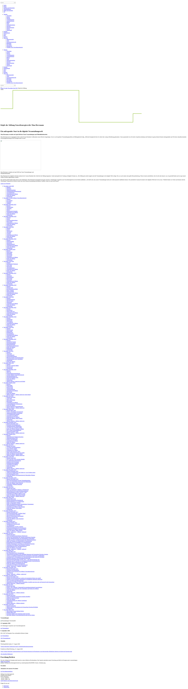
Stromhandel (9, 360)
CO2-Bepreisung (10, 525)
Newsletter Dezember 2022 (10, 307)
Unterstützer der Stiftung (12, 194)
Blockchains (9, 401)
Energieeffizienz (10, 334)
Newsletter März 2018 (9, 497)
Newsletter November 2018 (10, 477)
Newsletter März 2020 (9, 409)
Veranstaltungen (7, 9)
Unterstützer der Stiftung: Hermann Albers (16, 529)
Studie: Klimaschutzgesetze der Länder (15, 452)
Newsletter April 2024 (9, 261)
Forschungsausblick (11, 343)
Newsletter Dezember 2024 (10, 238)
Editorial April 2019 (11, 458)
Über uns (6, 38)
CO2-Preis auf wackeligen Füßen (14, 427)
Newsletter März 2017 (9, 550)
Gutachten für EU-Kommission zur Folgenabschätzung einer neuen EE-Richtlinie (25, 557)
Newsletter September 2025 (10, 216)
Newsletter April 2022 (9, 327)
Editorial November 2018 (12, 479)
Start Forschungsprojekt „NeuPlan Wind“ (16, 513)
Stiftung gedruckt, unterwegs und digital (15, 381)
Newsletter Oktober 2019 (9, 434)
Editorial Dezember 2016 (12, 568)
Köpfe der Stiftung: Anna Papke (13, 547)
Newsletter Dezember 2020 (10, 369)
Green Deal (9, 265)
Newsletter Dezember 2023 (10, 273)
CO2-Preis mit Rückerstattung (13, 447)
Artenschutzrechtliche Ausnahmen (14, 413)
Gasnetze (8, 233)
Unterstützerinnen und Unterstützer (14, 359)
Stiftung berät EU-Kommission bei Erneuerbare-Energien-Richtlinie (22, 607)
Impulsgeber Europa (11, 341)
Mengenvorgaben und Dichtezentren (14, 357)
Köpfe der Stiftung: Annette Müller (14, 454)
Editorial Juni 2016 (10, 595)
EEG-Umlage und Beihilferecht (13, 430)
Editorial (8, 187)
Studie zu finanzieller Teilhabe (13, 502)
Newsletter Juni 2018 (8, 487)
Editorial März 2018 (11, 499)
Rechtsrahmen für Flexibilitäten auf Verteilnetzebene (18, 542)
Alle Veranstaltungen (5, 638)
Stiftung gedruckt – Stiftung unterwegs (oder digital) (18, 394)
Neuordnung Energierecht (12, 345)
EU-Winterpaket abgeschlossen (13, 460)
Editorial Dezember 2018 (12, 471)
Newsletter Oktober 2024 (9, 249)
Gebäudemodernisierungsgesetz (13, 191)
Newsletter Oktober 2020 (9, 382)
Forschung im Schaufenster (12, 570)
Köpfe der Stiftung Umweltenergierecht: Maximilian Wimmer (20, 475)
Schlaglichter (9, 196)
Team (7, 40)
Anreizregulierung (10, 389)
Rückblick (8, 202)
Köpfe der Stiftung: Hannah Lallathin (15, 429)
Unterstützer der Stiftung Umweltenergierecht (17, 565)
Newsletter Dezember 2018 (10, 469)
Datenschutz (6, 687)
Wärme (8, 28)
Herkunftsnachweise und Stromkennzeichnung (17, 491)
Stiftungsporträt (10, 39)
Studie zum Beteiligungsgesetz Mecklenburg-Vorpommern (20, 504)
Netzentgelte (9, 254)
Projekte (5, 31)
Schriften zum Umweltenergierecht (14, 47)
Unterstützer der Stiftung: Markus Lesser (15, 493)
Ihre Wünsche (9, 572)
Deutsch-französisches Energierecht (14, 500)
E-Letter (6, 88)
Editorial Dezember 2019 (12, 423)
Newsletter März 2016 (9, 609)
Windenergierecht (10, 244)
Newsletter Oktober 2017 (9, 521)
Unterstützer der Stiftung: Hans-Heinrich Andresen (18, 545)
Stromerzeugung (10, 27)
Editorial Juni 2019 (10, 446)
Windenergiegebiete (11, 190)
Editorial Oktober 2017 (11, 522)
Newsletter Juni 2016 (8, 594)
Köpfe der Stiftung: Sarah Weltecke (14, 483)
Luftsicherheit (9, 386)
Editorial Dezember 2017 (12, 512)
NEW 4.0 (8, 372)
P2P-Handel (9, 392)
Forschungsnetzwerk (11, 42)
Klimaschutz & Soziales (12, 211)
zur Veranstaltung (5, 628)
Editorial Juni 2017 (10, 534)
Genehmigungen (10, 19)
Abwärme (8, 232)
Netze (7, 23)
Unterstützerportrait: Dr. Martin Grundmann (16, 600)
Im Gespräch (9, 200)
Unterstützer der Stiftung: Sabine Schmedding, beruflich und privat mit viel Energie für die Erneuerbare (30, 582)
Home (2, 88)
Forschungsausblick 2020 (12, 431)
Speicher (8, 26)
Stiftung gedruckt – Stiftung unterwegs (15, 407)
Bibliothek (8, 43)
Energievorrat (9, 367)
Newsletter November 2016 (10, 575)
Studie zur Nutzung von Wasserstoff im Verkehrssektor (19, 541)
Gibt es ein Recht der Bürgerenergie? (15, 580)
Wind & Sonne (9, 301)
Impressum (6, 685)
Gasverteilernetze (10, 192)
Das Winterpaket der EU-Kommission (15, 553)
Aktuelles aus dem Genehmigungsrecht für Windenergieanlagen (21, 539)
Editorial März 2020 (11, 410)
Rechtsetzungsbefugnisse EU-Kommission (16, 528)
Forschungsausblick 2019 (12, 473)
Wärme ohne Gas (10, 311)
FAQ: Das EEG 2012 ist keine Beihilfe (15, 459)
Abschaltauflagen (10, 268)
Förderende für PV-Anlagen (12, 417)
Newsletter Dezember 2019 (10, 422)
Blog (5, 35)
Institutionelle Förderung (12, 264)
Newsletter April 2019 (9, 456)
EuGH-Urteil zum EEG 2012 (13, 451)
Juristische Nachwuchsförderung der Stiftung (16, 562)
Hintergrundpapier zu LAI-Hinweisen (15, 501)
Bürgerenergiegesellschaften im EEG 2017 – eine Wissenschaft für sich (22, 559)
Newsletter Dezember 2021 (10, 339)
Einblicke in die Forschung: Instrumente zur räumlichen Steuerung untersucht (24, 579)
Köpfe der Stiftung (10, 195)
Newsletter (8, 44)
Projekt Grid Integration (11, 439)
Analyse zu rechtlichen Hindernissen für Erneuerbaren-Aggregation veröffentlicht (25, 555)
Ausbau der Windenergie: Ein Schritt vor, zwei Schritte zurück (20, 472)
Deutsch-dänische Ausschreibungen (14, 406)
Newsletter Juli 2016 (8, 584)
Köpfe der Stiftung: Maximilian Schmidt (15, 495)
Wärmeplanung (10, 277)
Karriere (5, 36)
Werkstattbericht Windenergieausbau (14, 436)
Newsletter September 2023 (10, 285)
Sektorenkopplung (10, 25)
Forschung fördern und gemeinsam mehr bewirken (18, 613)
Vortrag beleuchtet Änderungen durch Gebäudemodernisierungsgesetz (17, 646)
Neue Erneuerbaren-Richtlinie (13, 514)
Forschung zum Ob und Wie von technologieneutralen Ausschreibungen (23, 561)
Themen (5, 14)
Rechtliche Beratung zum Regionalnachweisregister (18, 558)
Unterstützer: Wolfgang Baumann (14, 484)
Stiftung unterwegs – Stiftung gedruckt (15, 583)
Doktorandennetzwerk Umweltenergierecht (16, 546)
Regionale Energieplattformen (13, 425)
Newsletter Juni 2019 (8, 444)
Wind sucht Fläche (10, 400)
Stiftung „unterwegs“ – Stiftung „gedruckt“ (16, 532)
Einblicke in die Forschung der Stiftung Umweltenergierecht (20, 571)
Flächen (8, 18)
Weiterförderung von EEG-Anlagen (14, 526)
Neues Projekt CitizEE (11, 448)
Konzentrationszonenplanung (13, 373)
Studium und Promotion (9, 8)
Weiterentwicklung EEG (12, 438)
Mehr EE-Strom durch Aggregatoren (14, 516)
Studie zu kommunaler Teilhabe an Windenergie (17, 489)
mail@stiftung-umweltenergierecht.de (9, 680)
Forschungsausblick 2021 (12, 377)
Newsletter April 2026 (9, 186)
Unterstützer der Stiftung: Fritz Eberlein (15, 506)
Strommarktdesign (10, 299)
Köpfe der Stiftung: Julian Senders (14, 418)
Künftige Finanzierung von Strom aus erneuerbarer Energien (20, 543)
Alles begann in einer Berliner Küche (15, 611)
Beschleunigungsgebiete (12, 289)
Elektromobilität (10, 241)
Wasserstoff (9, 30)
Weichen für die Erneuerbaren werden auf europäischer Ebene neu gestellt (23, 578)
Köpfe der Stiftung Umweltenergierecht (15, 563)
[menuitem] (4, 11)
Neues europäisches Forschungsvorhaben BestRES (18, 596)
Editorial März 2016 (11, 612)
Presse (5, 6)
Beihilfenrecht (9, 332)
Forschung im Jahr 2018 (12, 517)
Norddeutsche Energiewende (13, 524)
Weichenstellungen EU (11, 376)
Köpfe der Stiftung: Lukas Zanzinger (15, 518)
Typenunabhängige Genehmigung (14, 403)
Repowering (9, 278)
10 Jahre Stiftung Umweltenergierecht (15, 374)
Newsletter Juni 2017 (8, 533)
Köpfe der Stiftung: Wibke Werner (14, 530)
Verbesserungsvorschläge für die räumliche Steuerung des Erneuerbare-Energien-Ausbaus (27, 554)
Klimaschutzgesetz (10, 344)
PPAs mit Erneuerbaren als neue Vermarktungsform (18, 480)
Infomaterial (9, 46)
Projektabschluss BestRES (12, 463)
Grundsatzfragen (10, 21)
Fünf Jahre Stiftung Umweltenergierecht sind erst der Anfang (20, 615)
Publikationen (7, 32)
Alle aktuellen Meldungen (7, 654)
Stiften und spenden (5, 661)
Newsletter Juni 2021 (13, 88)
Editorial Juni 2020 (10, 397)
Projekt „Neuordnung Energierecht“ (14, 411)
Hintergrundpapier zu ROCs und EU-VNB (16, 492)
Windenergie (9, 231)
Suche (5, 5)
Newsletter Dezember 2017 (10, 510)
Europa (8, 17)
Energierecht (9, 310)
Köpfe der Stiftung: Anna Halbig (14, 508)
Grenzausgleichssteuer (11, 356)
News (5, 34)
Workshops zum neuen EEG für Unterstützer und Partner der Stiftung (22, 588)
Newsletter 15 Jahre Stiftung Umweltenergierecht (15, 198)
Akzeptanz (8, 15)
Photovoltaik (9, 221)
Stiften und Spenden (8, 10)
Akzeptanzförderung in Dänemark (14, 505)
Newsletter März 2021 (9, 363)
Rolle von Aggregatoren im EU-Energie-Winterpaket (18, 481)
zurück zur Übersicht (5, 183)
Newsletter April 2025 (9, 227)
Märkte (8, 22)
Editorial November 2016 (12, 576)
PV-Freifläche (9, 322)
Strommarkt (9, 242)
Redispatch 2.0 (9, 348)
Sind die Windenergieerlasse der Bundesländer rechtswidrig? (20, 538)
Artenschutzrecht (10, 355)
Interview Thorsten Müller (12, 365)
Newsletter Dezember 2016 (10, 567)
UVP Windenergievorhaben (12, 414)
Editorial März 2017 (11, 551)
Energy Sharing (10, 290)
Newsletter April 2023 (9, 297)
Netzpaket (8, 188)
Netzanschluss (9, 207)
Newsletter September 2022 (10, 316)
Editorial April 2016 (11, 605)
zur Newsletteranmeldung (6, 671)
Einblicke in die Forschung (12, 462)
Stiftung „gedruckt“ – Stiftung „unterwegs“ (16, 574)
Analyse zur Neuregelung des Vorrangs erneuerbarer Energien (20, 537)
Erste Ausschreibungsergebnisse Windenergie (16, 535)
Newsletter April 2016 (9, 604)
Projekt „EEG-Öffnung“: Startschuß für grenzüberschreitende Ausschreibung (24, 587)
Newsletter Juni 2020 (8, 396)
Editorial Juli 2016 (10, 586)
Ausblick (8, 203)
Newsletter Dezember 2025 (10, 204)
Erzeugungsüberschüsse (12, 220)
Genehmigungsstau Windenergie (14, 426)
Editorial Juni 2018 (10, 488)
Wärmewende (9, 287)
